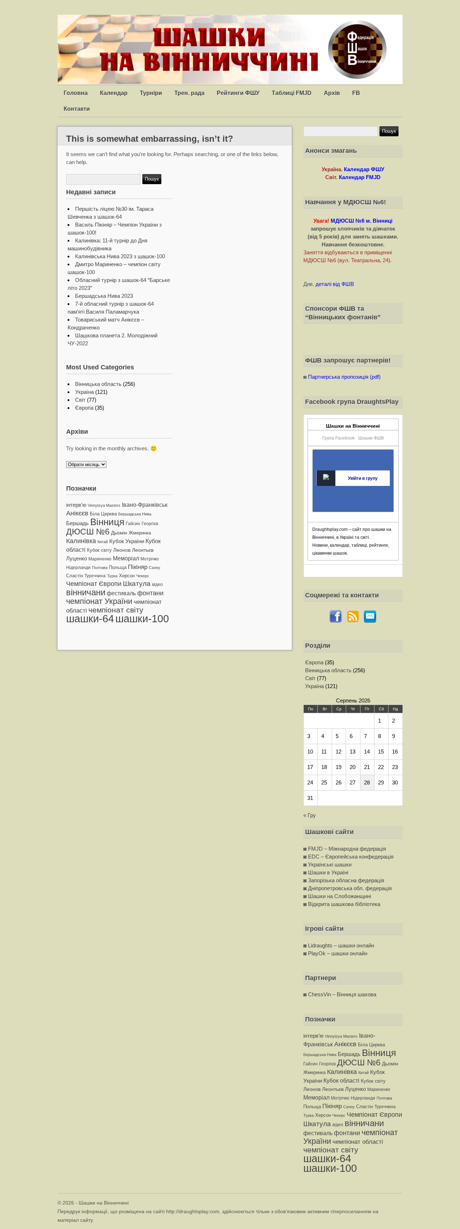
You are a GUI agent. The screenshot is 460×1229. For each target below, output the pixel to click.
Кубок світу (99, 550)
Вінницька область (98, 384)
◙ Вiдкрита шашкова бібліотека (341, 904)
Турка (112, 576)
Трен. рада (189, 93)
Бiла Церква (103, 513)
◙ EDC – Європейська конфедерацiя (348, 857)
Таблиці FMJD (292, 93)
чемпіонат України (99, 601)
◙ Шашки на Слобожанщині (337, 896)
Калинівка (81, 541)
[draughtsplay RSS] (352, 621)
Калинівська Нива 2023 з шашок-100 (120, 256)
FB (356, 93)
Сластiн (74, 575)
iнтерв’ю (76, 505)
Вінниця (107, 521)
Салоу (154, 567)
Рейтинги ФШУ (238, 93)
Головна (76, 93)
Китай (102, 542)
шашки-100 (142, 618)
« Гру (309, 815)
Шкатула (137, 583)
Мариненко (99, 558)
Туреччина (95, 575)
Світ (80, 400)
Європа (84, 408)
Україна (84, 392)
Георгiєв (150, 524)
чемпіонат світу (115, 610)
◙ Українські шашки (327, 864)
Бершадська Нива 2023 (104, 296)
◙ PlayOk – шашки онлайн (335, 953)
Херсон (127, 575)
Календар (114, 93)
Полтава (99, 567)
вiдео (157, 584)
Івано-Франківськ (144, 505)
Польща (117, 567)
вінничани (85, 592)
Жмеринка (140, 533)
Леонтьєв (142, 550)
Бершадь (77, 523)
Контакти (77, 109)
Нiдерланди (78, 567)
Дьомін (119, 533)
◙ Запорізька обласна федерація (343, 880)
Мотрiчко (150, 559)
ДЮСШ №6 (88, 531)
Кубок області (341, 1080)
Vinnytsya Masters (104, 505)
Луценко (76, 558)
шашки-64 (90, 618)
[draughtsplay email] (370, 621)
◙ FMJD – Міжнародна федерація (344, 849)
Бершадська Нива (134, 514)
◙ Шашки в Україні (325, 872)
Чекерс (142, 576)
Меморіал (126, 558)
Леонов (121, 550)
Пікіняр (137, 566)
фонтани (150, 593)
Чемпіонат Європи (93, 583)
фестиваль (121, 593)
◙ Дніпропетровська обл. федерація (347, 888)
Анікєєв (77, 513)
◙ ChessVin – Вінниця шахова (339, 994)
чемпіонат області (357, 1141)
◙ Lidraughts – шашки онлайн (338, 945)
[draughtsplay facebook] (335, 621)
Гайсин (133, 524)
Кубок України (126, 541)
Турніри (151, 93)
